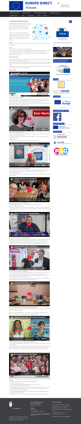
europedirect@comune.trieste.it (37, 411)
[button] (19, 13)
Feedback (55, 416)
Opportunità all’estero (55, 12)
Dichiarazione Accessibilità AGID (64, 416)
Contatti (39, 15)
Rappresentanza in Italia (63, 39)
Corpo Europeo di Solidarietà (40, 12)
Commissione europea (62, 38)
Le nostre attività (26, 12)
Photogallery (31, 15)
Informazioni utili (14, 15)
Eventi (23, 15)
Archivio (45, 15)
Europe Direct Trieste (14, 12)
